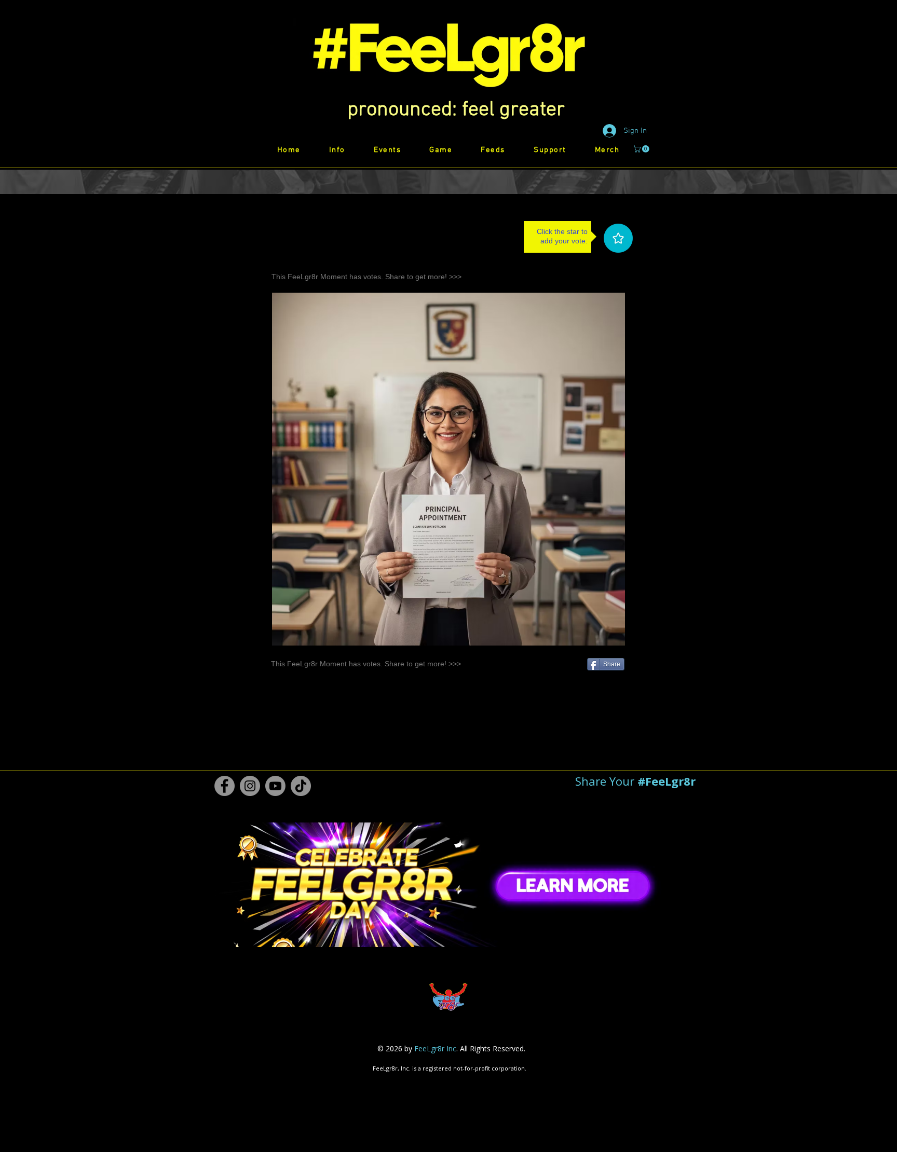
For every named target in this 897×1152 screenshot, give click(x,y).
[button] (456, 110)
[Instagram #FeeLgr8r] (250, 786)
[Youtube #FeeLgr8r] (275, 786)
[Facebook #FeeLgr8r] (224, 786)
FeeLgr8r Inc (435, 1048)
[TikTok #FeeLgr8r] (301, 786)
